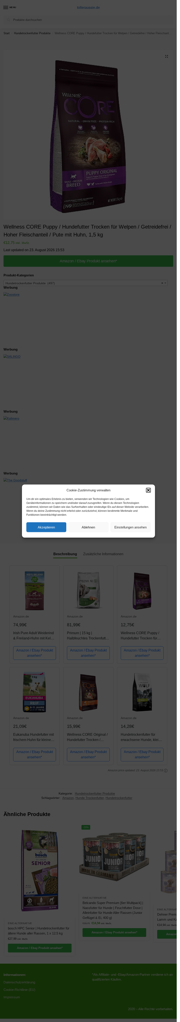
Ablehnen (88, 527)
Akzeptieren (46, 527)
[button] (148, 490)
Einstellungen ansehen (130, 527)
